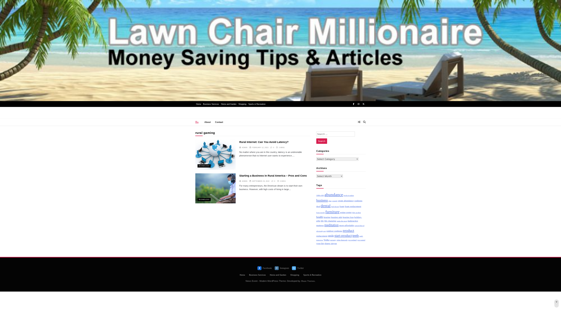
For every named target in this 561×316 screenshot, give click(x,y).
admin (244, 147)
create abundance (346, 200)
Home (198, 104)
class (329, 201)
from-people (320, 212)
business (322, 200)
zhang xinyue (330, 243)
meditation (331, 225)
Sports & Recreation (256, 104)
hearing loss (348, 217)
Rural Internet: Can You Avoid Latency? (264, 142)
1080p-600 (320, 195)
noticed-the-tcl (359, 225)
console (334, 201)
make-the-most (342, 221)
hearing (327, 217)
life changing (330, 221)
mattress (320, 225)
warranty (333, 240)
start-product (343, 235)
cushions (358, 200)
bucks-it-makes (349, 195)
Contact (219, 122)
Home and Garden (228, 104)
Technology (204, 166)
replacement (321, 236)
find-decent (335, 206)
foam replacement (353, 206)
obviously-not (321, 231)
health (319, 217)
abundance (333, 194)
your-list (320, 243)
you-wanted (361, 240)
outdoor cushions (334, 231)
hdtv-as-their (356, 212)
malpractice (353, 221)
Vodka (326, 240)
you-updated (352, 240)
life (322, 221)
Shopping (242, 104)
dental (326, 206)
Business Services (211, 104)
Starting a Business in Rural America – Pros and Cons (273, 175)
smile (331, 235)
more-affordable (346, 225)
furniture (332, 212)
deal (318, 206)
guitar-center (346, 212)
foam (342, 206)
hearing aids (336, 217)
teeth (355, 235)
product (348, 230)
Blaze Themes (308, 281)
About (207, 122)
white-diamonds (342, 240)
